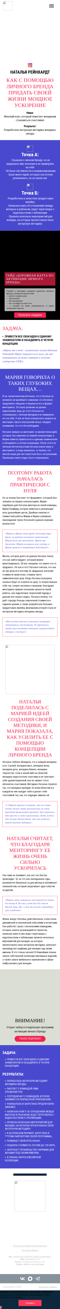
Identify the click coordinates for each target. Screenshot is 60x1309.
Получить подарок (30, 315)
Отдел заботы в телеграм (30, 1264)
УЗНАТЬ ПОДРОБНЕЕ (30, 1038)
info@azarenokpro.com (33, 1262)
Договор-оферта (30, 1250)
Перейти (30, 1303)
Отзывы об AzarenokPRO (30, 1270)
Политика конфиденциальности (30, 1245)
